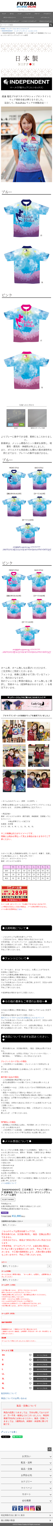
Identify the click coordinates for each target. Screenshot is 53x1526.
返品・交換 (26, 1469)
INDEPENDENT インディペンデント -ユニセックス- (20, 31)
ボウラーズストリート (9, 17)
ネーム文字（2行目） (8, 1313)
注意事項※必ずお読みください (12, 1221)
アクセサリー (47, 13)
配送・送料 (26, 1462)
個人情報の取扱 (8, 1520)
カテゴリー (26, 1481)
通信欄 (3, 1338)
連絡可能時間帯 (6, 1322)
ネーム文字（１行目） (8, 1285)
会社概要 (26, 1500)
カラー (4, 1262)
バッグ (19, 13)
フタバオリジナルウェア (21, 29)
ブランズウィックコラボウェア (10, 21)
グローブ (37, 13)
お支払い (26, 1456)
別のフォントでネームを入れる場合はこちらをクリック (22, 1018)
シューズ (28, 13)
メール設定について (9, 1183)
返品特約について (9, 1393)
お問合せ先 (26, 1475)
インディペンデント (28, 17)
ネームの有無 (6, 1271)
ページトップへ (50, 1449)
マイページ (26, 1488)
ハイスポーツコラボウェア (29, 21)
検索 (51, 25)
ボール (12, 13)
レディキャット (45, 17)
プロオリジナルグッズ (45, 21)
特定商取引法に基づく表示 (13, 1515)
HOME (3, 29)
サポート (26, 1494)
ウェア (4, 13)
